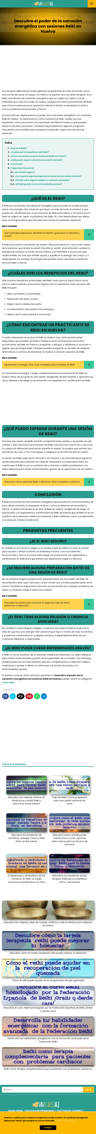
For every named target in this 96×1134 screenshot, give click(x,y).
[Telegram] (44, 696)
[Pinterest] (29, 696)
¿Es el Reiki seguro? (25, 172)
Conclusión (16, 164)
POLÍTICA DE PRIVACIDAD (40, 1110)
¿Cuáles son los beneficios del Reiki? (29, 152)
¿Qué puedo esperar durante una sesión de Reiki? (37, 160)
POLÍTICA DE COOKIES (69, 1110)
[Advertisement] (48, 69)
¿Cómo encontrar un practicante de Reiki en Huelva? (38, 156)
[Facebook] (5, 696)
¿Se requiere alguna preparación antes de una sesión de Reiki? (48, 176)
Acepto (48, 1127)
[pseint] (46, 1107)
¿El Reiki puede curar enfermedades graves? (38, 184)
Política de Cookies (65, 1120)
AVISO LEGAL (15, 1110)
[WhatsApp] (37, 696)
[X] (20, 696)
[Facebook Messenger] (13, 696)
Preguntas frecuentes (22, 168)
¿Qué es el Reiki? (18, 148)
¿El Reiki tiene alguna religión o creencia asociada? (42, 180)
